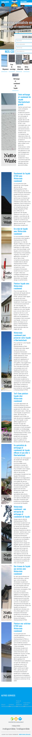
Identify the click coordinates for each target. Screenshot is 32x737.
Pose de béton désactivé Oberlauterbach (19, 703)
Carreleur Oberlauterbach (12, 705)
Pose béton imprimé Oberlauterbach (27, 704)
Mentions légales (24, 734)
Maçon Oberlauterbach (5, 705)
